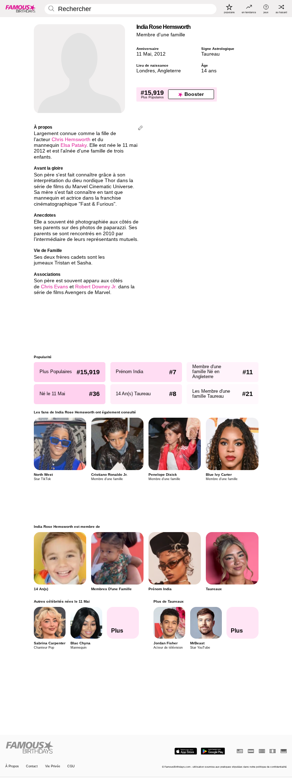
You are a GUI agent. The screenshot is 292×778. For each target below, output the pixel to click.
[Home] (74, 747)
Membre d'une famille (160, 34)
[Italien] (273, 751)
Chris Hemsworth (71, 139)
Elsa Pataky (74, 145)
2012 (160, 54)
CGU (71, 766)
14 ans (209, 70)
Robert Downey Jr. (96, 286)
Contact (32, 766)
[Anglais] (240, 751)
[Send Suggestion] (140, 128)
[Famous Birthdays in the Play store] (213, 751)
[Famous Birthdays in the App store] (186, 751)
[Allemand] (284, 751)
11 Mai (143, 54)
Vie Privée (52, 766)
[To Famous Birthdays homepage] (20, 8)
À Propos (12, 766)
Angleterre (169, 70)
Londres (145, 70)
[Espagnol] (251, 751)
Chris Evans (54, 286)
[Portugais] (262, 751)
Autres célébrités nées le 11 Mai (62, 601)
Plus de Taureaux (168, 601)
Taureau (210, 54)
